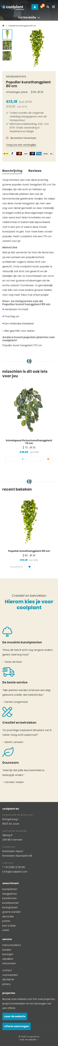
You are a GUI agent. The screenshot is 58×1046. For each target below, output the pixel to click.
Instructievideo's (11, 945)
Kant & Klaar (9, 925)
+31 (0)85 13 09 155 (14, 867)
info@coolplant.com (15, 871)
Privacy (6, 984)
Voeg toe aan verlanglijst (21, 145)
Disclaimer (8, 979)
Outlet (5, 930)
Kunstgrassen (10, 907)
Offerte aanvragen (16, 1026)
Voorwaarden (10, 975)
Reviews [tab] (34, 171)
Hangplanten (9, 893)
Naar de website (14, 1016)
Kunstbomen (9, 898)
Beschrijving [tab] (12, 171)
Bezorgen (7, 954)
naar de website (28, 1039)
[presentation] (20, 47)
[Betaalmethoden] (6, 153)
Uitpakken (7, 958)
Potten (6, 921)
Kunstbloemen (10, 903)
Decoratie (8, 916)
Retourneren (9, 963)
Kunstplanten (9, 889)
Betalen (6, 949)
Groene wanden (11, 911)
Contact (7, 970)
